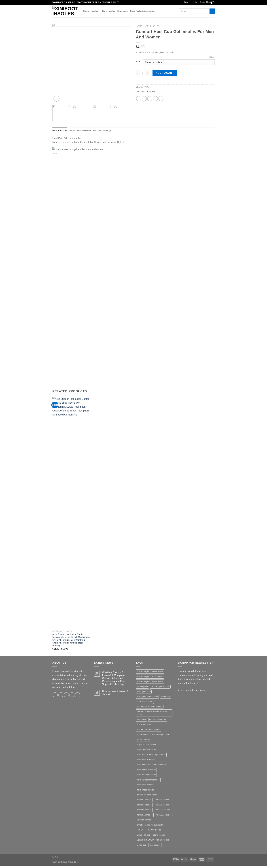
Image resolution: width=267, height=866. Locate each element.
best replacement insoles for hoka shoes (152, 713)
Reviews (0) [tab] (104, 130)
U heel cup (141, 845)
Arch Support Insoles (160, 686)
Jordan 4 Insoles (144, 805)
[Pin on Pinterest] (155, 98)
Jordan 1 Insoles (144, 800)
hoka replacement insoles (148, 780)
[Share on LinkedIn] (160, 98)
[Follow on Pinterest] (77, 694)
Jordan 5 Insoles (162, 805)
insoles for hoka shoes (147, 795)
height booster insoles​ (146, 744)
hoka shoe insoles (145, 785)
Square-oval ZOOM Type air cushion (153, 840)
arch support (142, 686)
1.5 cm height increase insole (150, 671)
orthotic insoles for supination (150, 825)
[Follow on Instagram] (60, 694)
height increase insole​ (146, 750)
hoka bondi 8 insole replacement (151, 754)
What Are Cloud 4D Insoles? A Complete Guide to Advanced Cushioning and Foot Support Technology (113, 678)
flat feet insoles (143, 739)
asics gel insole (144, 691)
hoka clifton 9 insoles (146, 770)
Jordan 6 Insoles (144, 810)
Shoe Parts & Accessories (142, 11)
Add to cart (165, 73)
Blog (186, 2)
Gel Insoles (152, 26)
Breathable (141, 719)
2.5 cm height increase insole (150, 676)
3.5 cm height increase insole (150, 681)
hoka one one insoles (146, 775)
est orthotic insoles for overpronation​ (153, 734)
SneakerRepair (143, 835)
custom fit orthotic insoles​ (148, 729)
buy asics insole (144, 724)
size (138, 62)
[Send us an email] (71, 694)
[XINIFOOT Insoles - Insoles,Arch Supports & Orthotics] (65, 11)
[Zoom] (56, 99)
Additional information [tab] (82, 130)
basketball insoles (145, 701)
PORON (140, 830)
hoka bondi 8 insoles (146, 760)
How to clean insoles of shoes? (115, 693)
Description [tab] (59, 130)
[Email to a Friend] (149, 98)
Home (86, 11)
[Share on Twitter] (144, 98)
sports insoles (159, 835)
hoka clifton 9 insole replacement (151, 764)
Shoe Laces (122, 11)
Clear (212, 57)
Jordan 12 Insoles (145, 815)
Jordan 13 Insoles (164, 815)
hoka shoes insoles (145, 790)
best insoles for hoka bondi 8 (150, 706)
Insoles (94, 11)
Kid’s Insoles (108, 11)
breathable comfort (157, 719)
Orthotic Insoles (144, 820)
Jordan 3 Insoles (162, 800)
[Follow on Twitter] (66, 694)
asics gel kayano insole (147, 696)
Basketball (165, 696)
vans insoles (155, 845)
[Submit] (212, 11)
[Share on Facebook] (138, 98)
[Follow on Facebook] (55, 694)
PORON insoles (154, 830)
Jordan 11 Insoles (162, 810)
